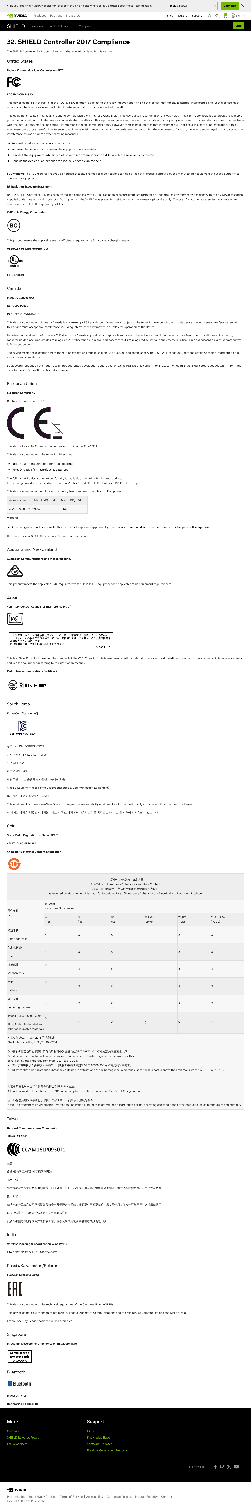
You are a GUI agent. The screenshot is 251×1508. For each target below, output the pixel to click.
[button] (217, 17)
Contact (166, 1496)
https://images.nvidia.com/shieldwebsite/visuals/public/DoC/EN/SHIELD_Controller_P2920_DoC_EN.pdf (73, 483)
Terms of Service (71, 1496)
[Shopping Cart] (225, 16)
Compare (85, 26)
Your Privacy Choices (42, 1496)
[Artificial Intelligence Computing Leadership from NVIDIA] (17, 16)
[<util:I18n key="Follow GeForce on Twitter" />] (229, 1467)
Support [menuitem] (197, 15)
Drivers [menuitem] (182, 15)
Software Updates (99, 1444)
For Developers (17, 1444)
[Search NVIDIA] (210, 15)
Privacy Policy (16, 1496)
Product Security (146, 1496)
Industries (73, 15)
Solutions (55, 15)
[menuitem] (40, 15)
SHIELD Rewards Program (24, 1437)
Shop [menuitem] (170, 15)
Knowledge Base (98, 1437)
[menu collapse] (84, 15)
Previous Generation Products (107, 1450)
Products (40, 15)
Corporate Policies (119, 1496)
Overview (37, 26)
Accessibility (94, 1496)
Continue (230, 6)
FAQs (90, 1431)
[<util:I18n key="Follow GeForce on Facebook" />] (215, 1467)
